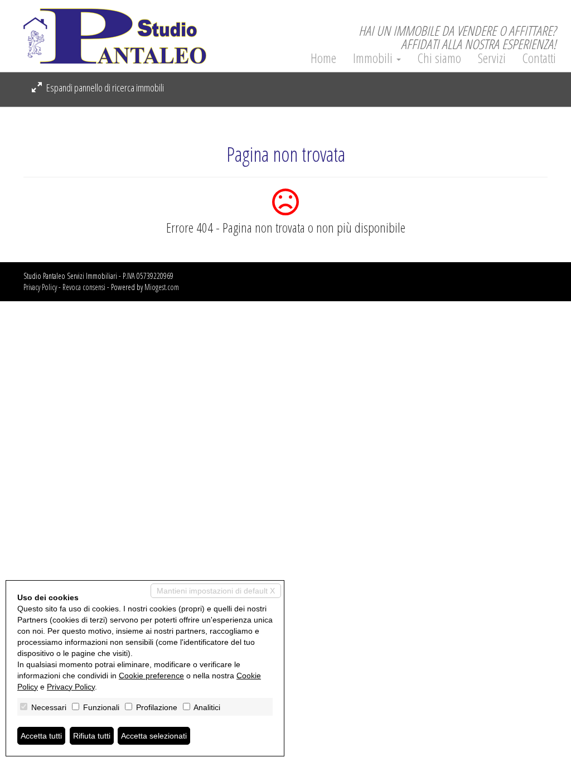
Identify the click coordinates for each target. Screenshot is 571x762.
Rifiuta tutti (91, 735)
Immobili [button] (374, 58)
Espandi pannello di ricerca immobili (104, 87)
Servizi (492, 58)
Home (323, 58)
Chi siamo (439, 58)
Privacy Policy (40, 287)
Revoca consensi (83, 287)
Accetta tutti (41, 735)
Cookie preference (151, 675)
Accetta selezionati (154, 735)
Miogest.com (161, 287)
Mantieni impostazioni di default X (216, 590)
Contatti (539, 58)
